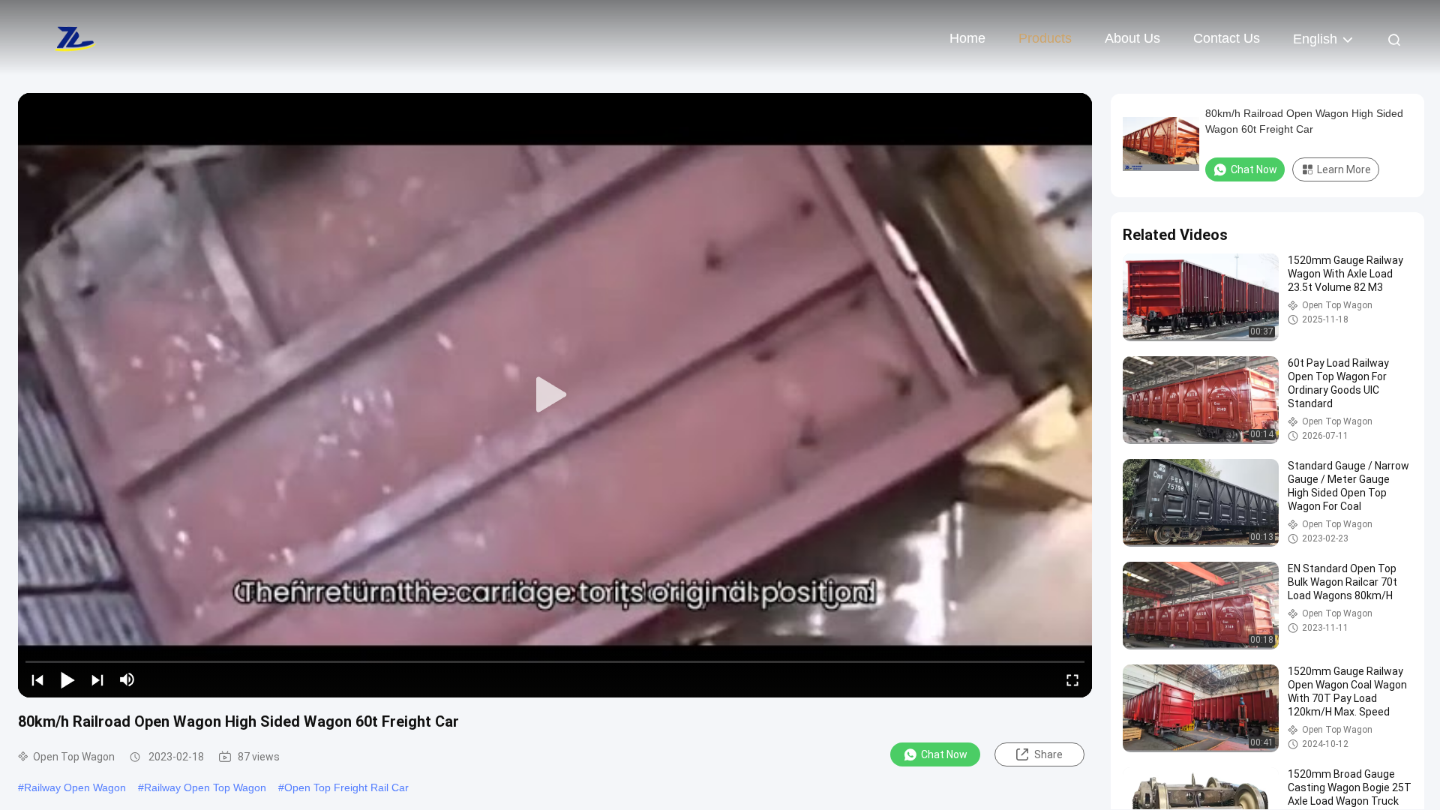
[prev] (37, 679)
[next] (97, 679)
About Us (1132, 38)
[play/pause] (67, 679)
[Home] (75, 38)
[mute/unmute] (127, 679)
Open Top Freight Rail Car (346, 788)
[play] (555, 395)
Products (1045, 38)
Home (968, 38)
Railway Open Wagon (75, 788)
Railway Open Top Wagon (205, 788)
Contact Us (1226, 38)
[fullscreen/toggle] (1073, 679)
